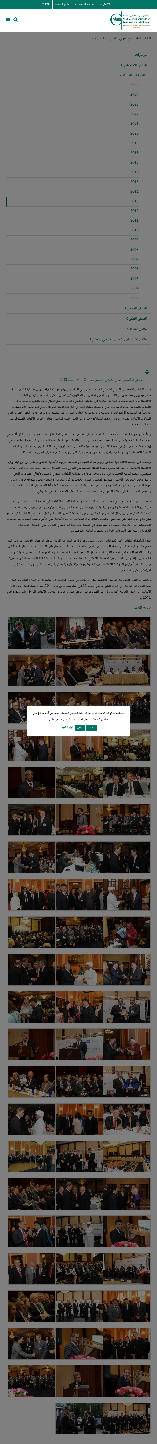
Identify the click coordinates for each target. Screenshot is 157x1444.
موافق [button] (91, 727)
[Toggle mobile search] (15, 19)
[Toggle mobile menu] (8, 19)
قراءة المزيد (66, 727)
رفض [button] (79, 727)
